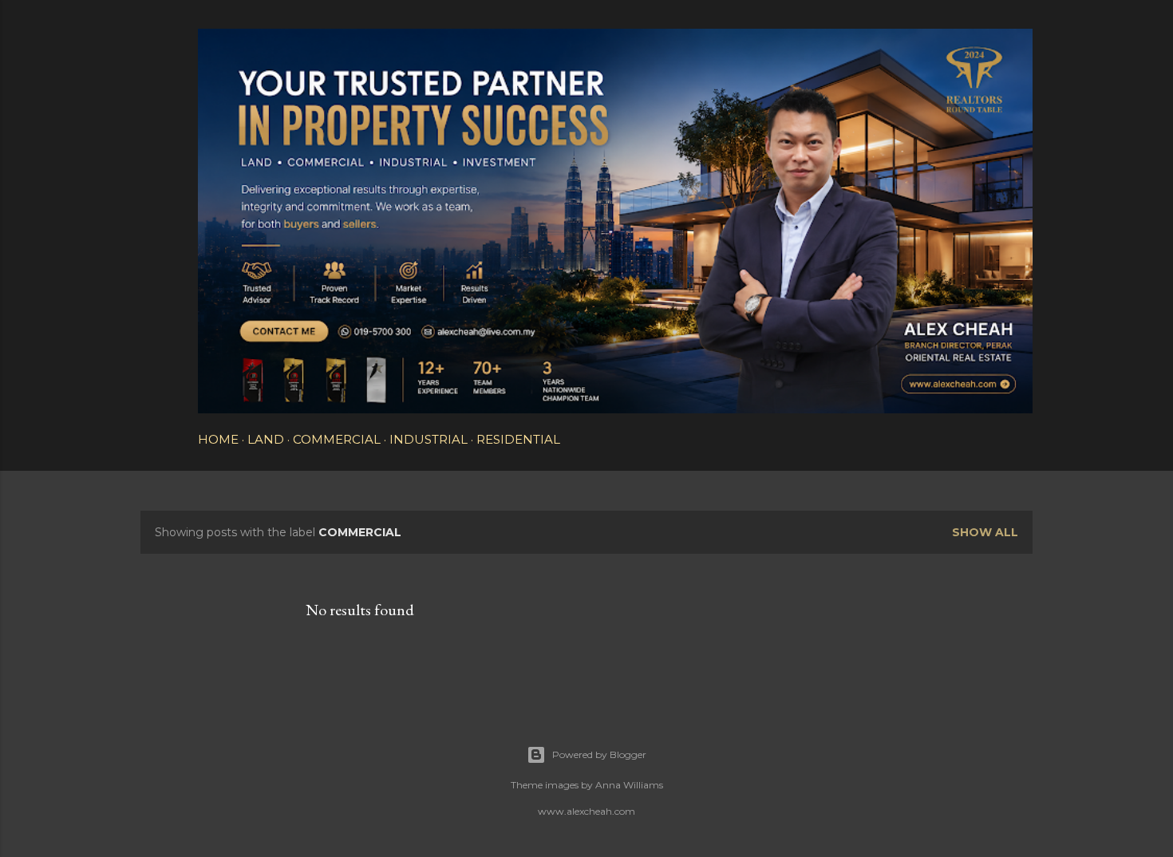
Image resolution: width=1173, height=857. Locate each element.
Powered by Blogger (599, 754)
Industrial (428, 439)
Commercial (337, 439)
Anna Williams (629, 785)
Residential (518, 439)
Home (218, 439)
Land (265, 439)
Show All (985, 532)
